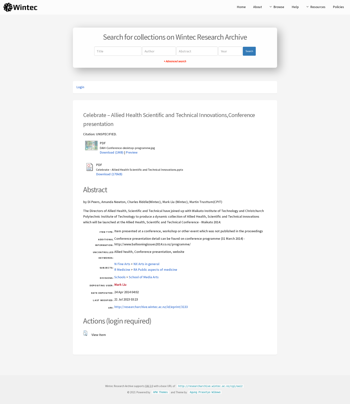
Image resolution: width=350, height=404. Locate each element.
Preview (131, 152)
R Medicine (122, 269)
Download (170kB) (109, 174)
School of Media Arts (144, 277)
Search (249, 51)
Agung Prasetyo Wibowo (205, 392)
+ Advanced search (175, 61)
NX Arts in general (146, 264)
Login (80, 87)
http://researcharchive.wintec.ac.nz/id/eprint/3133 (151, 307)
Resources (317, 7)
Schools (120, 277)
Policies (338, 7)
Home (241, 7)
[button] (85, 333)
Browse (278, 7)
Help (295, 7)
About (257, 7)
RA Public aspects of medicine (155, 269)
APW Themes (160, 392)
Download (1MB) (111, 152)
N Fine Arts (122, 264)
